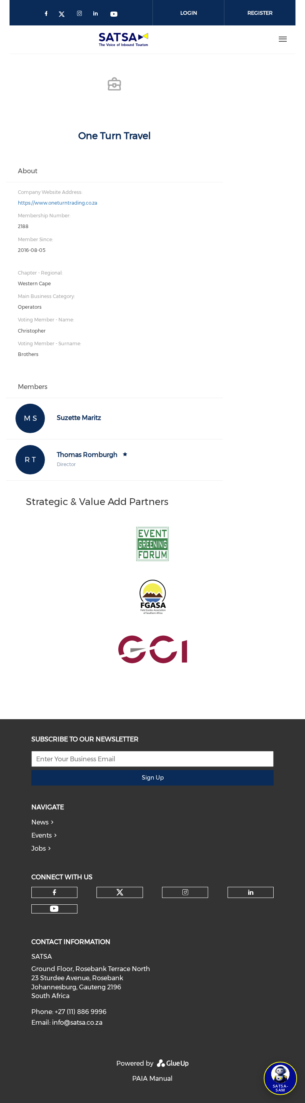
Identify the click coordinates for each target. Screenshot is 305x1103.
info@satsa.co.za (77, 1022)
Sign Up (153, 777)
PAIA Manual (152, 1078)
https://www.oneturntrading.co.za (57, 203)
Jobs (38, 848)
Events (41, 835)
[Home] (125, 39)
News (39, 822)
